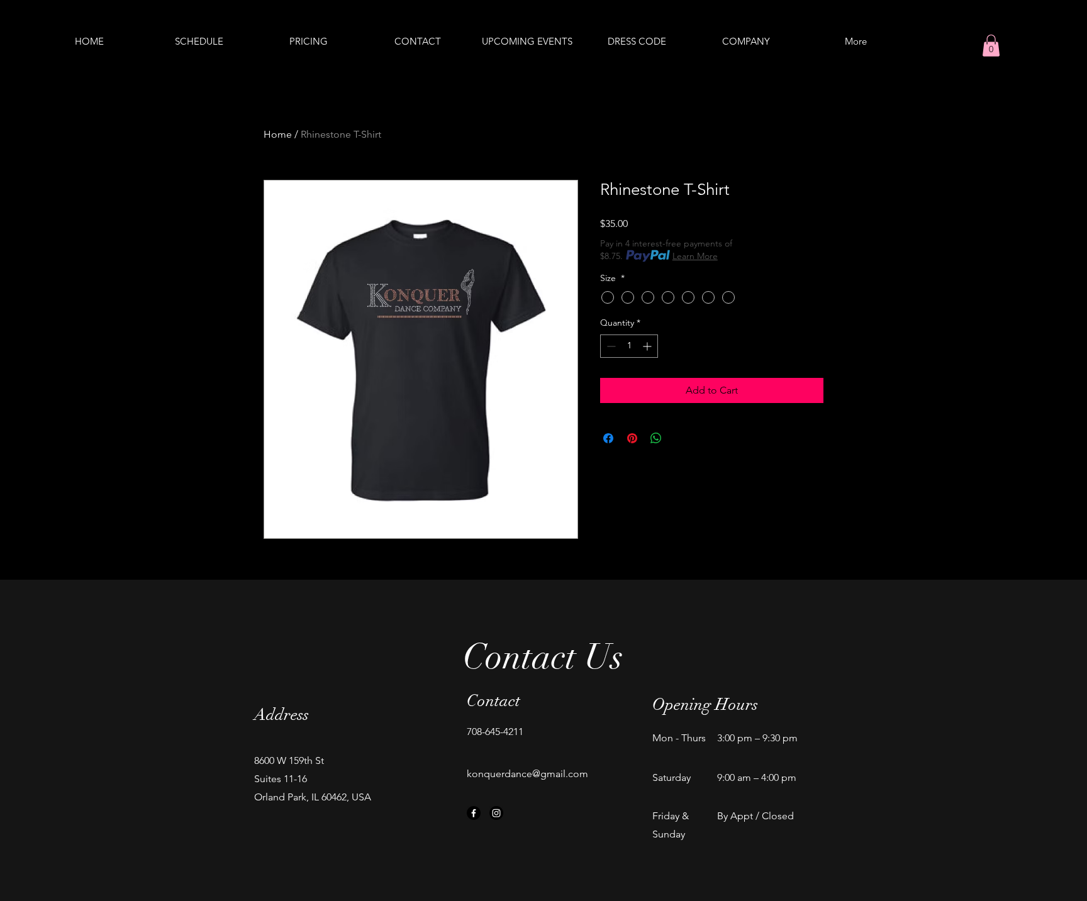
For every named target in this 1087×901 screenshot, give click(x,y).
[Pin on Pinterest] (632, 438)
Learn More (695, 256)
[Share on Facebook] (608, 438)
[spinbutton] (629, 346)
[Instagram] (496, 813)
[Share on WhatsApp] (656, 438)
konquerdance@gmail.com (527, 774)
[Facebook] (474, 813)
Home (278, 134)
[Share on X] (680, 438)
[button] (991, 46)
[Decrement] (610, 346)
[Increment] (648, 346)
